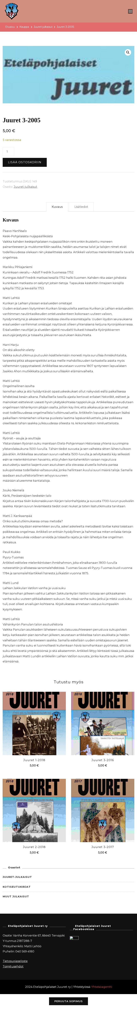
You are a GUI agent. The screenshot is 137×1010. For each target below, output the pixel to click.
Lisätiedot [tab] (81, 206)
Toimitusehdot (13, 966)
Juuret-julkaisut (25, 186)
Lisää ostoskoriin (24, 162)
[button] (128, 52)
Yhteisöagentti (101, 987)
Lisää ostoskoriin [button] (34, 722)
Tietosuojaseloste (15, 961)
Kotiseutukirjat (17, 886)
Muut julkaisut (16, 896)
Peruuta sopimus (68, 1001)
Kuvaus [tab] (57, 206)
